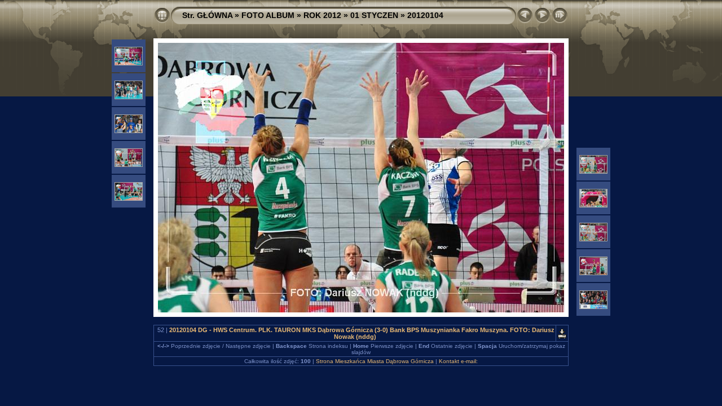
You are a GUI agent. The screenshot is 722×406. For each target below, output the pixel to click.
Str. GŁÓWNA (207, 15)
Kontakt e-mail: (458, 361)
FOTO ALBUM (267, 15)
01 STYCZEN (374, 15)
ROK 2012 (322, 15)
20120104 (425, 15)
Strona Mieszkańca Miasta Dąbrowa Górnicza (375, 361)
